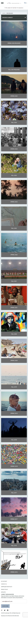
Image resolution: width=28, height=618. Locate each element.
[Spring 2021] (14, 295)
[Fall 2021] (14, 269)
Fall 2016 (14, 545)
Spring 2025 (14, 96)
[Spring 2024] (14, 137)
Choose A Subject (7, 17)
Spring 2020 (14, 360)
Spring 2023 (14, 201)
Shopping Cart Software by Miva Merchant (10, 615)
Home (3, 13)
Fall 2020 (14, 334)
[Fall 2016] (14, 533)
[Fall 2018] (14, 427)
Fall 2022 (14, 228)
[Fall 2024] (14, 110)
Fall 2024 (14, 122)
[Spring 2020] (14, 348)
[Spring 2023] (14, 189)
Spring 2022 (14, 254)
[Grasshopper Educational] (14, 3)
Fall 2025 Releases (14, 69)
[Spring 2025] (14, 84)
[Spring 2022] (14, 242)
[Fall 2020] (14, 322)
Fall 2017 (14, 492)
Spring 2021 (14, 307)
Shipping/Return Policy (6, 586)
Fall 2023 (14, 175)
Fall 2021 (14, 281)
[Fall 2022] (14, 216)
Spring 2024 (14, 149)
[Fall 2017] (14, 480)
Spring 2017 (14, 519)
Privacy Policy (4, 589)
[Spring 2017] (14, 507)
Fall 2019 (14, 387)
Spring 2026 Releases (14, 43)
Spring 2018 (14, 466)
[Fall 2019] (14, 375)
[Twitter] (4, 610)
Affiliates (3, 592)
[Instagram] (7, 610)
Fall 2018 (14, 439)
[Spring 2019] (14, 401)
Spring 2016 (14, 572)
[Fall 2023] (14, 163)
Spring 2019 (14, 413)
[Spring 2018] (14, 454)
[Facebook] (1, 610)
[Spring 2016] (14, 560)
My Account (4, 581)
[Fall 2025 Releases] (14, 57)
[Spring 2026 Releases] (14, 31)
